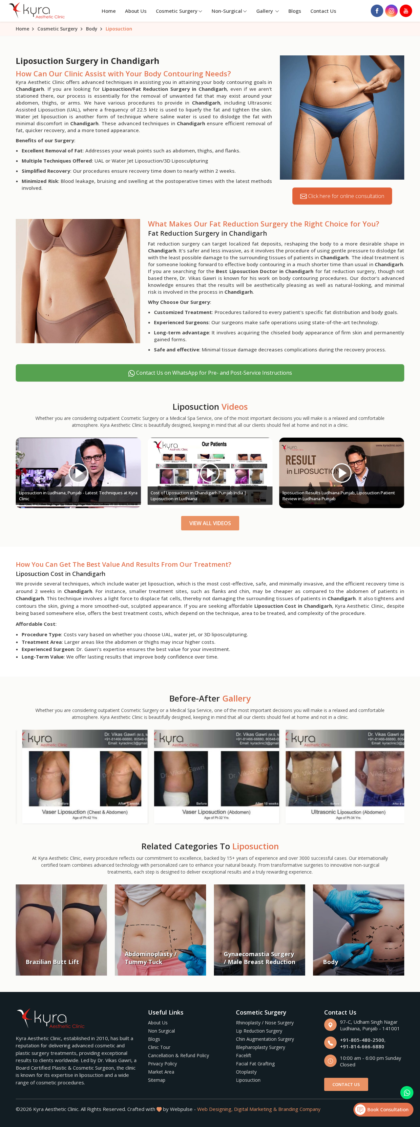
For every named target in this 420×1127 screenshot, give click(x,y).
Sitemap (156, 1080)
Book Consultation (387, 1109)
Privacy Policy (162, 1063)
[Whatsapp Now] (406, 1092)
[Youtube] (406, 11)
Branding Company (299, 1109)
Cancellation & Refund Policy (178, 1055)
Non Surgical (161, 1031)
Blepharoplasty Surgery (260, 1047)
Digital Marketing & (255, 1109)
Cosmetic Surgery (177, 11)
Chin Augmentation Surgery (265, 1039)
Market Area (161, 1072)
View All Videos (210, 523)
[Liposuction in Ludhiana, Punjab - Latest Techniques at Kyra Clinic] (78, 473)
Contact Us (323, 11)
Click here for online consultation (345, 196)
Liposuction (248, 1080)
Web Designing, (215, 1109)
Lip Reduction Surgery (259, 1031)
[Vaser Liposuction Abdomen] (209, 776)
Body (91, 29)
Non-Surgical (227, 11)
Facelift (243, 1055)
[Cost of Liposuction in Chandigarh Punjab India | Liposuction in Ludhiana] (210, 473)
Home (109, 11)
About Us (136, 11)
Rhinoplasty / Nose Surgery (265, 1022)
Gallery (265, 11)
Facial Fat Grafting (255, 1063)
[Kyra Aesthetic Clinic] (37, 11)
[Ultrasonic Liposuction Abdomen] (341, 776)
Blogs (294, 11)
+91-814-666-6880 (362, 1046)
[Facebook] (377, 11)
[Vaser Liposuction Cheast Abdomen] (78, 776)
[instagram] (391, 11)
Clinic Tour (159, 1047)
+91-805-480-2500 (362, 1040)
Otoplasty (246, 1072)
